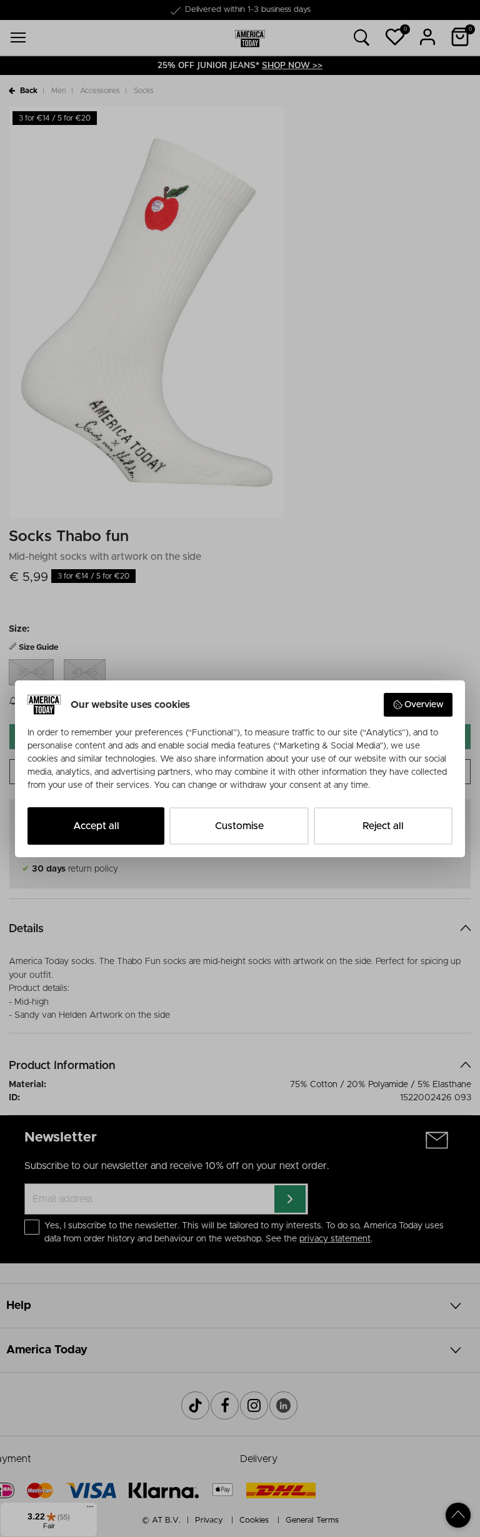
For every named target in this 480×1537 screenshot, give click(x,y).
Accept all (96, 826)
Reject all (383, 826)
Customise (239, 826)
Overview (424, 704)
